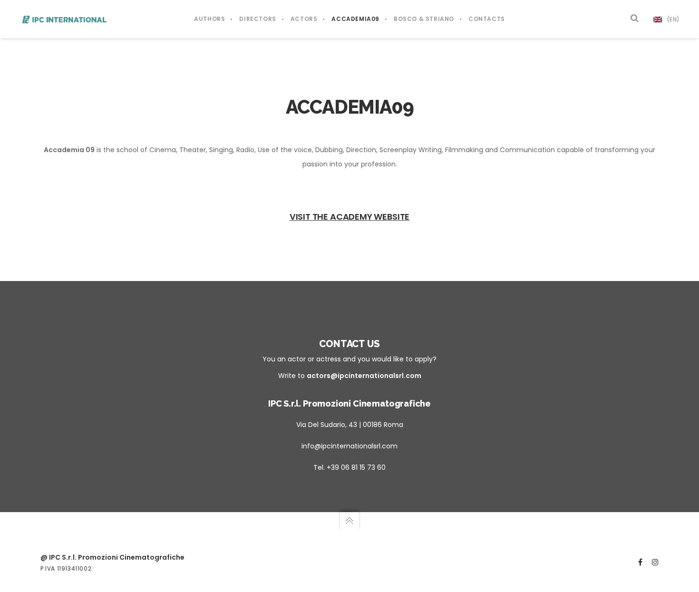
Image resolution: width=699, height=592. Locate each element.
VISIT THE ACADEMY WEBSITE (350, 217)
